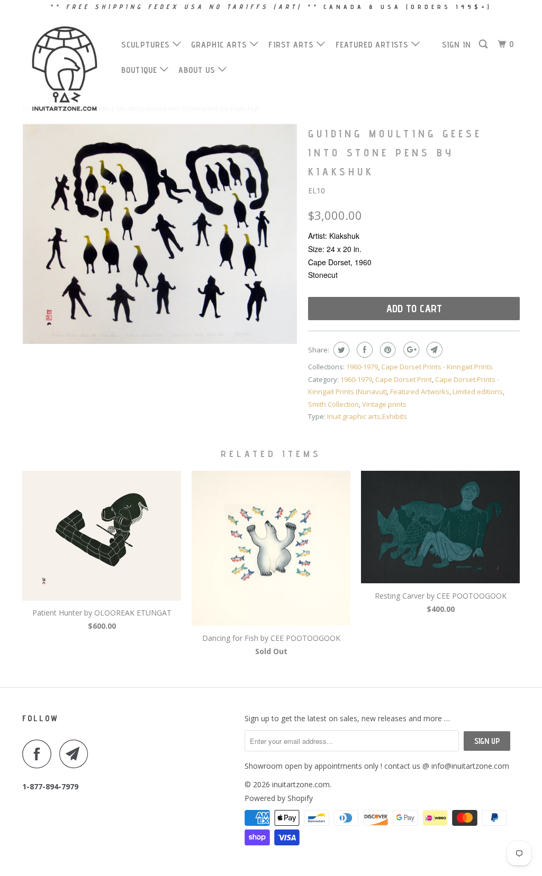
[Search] (484, 44)
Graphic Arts (220, 45)
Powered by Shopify (279, 798)
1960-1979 (362, 366)
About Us (198, 70)
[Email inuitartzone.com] (76, 753)
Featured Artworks (419, 391)
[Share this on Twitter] (340, 350)
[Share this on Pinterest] (386, 350)
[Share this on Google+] (410, 350)
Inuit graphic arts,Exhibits (367, 416)
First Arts (292, 45)
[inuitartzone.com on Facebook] (39, 753)
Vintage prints (384, 404)
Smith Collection (333, 404)
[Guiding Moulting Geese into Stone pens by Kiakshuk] (159, 233)
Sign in (456, 45)
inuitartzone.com (301, 784)
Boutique (140, 70)
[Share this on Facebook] (363, 350)
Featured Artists (373, 45)
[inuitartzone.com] (64, 69)
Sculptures (147, 45)
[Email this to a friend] (433, 350)
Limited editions (478, 391)
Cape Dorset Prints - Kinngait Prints (437, 366)
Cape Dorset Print (403, 379)
